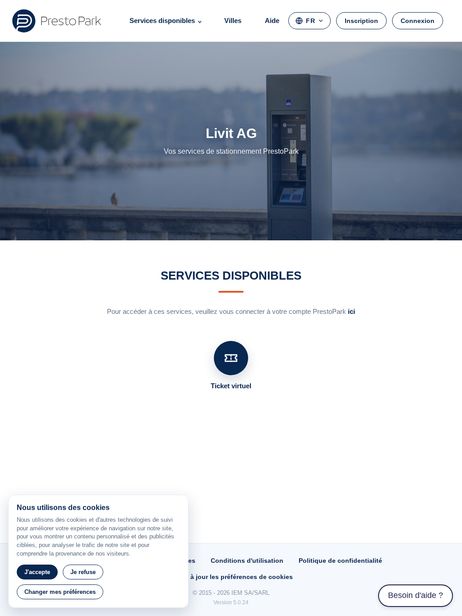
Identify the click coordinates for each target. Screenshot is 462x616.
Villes (232, 20)
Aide (272, 20)
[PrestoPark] (57, 20)
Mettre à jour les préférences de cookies (231, 576)
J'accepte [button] (37, 572)
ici (351, 311)
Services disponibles (162, 20)
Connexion (417, 20)
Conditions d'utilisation (247, 560)
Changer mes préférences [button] (60, 591)
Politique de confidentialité (340, 560)
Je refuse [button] (83, 572)
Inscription (361, 20)
